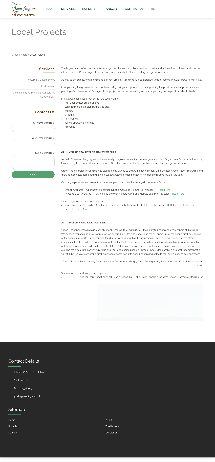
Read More (164, 190)
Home (11, 420)
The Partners (112, 426)
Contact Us (134, 8)
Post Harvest (48, 86)
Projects (110, 8)
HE (153, 8)
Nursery (88, 8)
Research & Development (41, 79)
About (49, 8)
